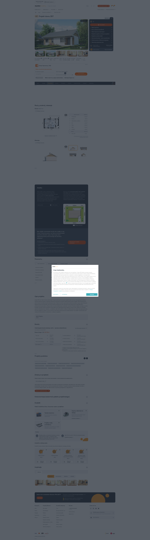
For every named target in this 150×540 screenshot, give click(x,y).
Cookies (60, 290)
